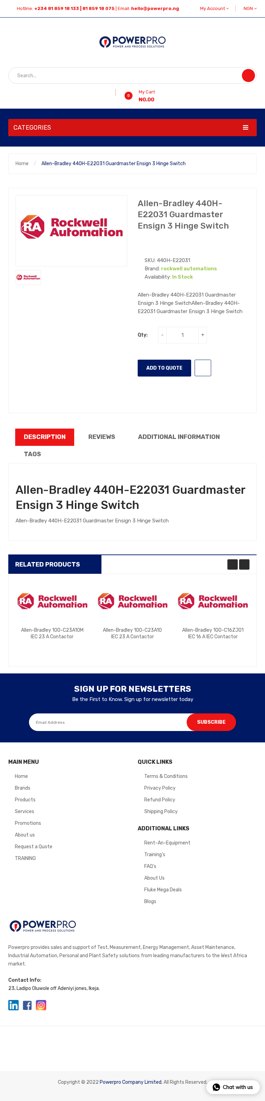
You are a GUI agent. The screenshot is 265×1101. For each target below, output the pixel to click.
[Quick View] (52, 601)
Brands (22, 788)
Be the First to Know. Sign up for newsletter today (132, 699)
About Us (154, 878)
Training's (154, 855)
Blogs (150, 901)
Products (25, 800)
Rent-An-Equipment (167, 843)
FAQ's (150, 866)
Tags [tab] (32, 454)
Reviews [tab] (101, 437)
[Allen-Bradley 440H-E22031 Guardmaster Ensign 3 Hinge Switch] (28, 277)
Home (22, 164)
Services (24, 811)
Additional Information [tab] (179, 437)
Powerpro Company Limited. (131, 1082)
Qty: (143, 335)
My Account (213, 8)
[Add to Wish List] (113, 92)
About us (25, 835)
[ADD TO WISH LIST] (203, 368)
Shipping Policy (161, 811)
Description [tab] (45, 437)
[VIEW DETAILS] (69, 648)
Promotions (28, 823)
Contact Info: (24, 980)
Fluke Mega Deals (163, 890)
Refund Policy (159, 800)
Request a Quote (33, 847)
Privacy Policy (160, 788)
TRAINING (25, 858)
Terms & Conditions (166, 776)
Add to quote (164, 368)
